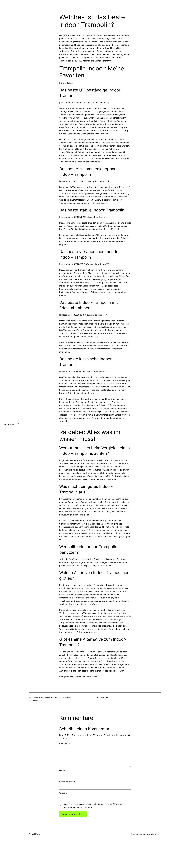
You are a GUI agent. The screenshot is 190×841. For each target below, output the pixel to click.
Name (62, 770)
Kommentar (65, 743)
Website (63, 793)
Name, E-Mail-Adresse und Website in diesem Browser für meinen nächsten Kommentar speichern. (92, 806)
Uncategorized (66, 697)
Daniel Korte (34, 834)
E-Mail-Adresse (67, 782)
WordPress (156, 834)
